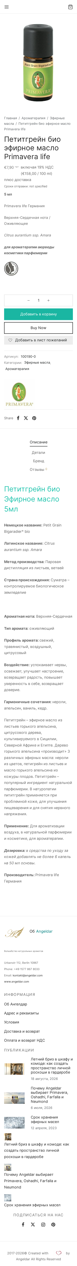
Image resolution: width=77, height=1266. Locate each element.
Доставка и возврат (22, 1031)
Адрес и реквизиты (21, 1013)
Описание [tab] (38, 442)
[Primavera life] (19, 394)
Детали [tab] (38, 452)
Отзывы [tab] (38, 469)
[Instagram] (43, 1225)
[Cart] (70, 6)
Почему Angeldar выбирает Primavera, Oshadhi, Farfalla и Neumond (49, 1095)
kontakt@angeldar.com (28, 975)
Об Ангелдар (15, 1004)
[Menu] (6, 7)
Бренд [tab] (38, 461)
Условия (11, 1022)
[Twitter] (33, 1225)
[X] (26, 418)
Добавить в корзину (38, 314)
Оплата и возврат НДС (24, 1040)
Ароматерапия (33, 118)
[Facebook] (18, 418)
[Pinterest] (34, 418)
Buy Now (38, 328)
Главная (10, 118)
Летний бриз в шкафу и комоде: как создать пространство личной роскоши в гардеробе (52, 1066)
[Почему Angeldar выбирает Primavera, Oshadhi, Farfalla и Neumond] (7, 1167)
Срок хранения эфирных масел (45, 1119)
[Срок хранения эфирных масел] (7, 1198)
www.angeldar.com (16, 981)
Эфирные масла (37, 362)
